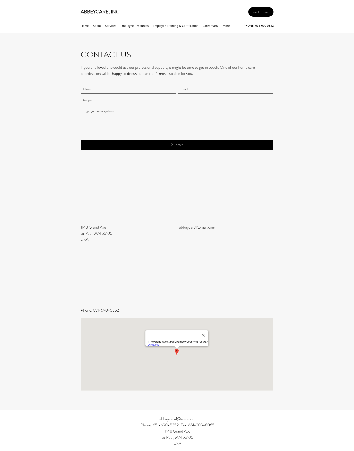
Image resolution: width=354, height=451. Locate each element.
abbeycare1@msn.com (197, 227)
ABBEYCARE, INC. (100, 11)
